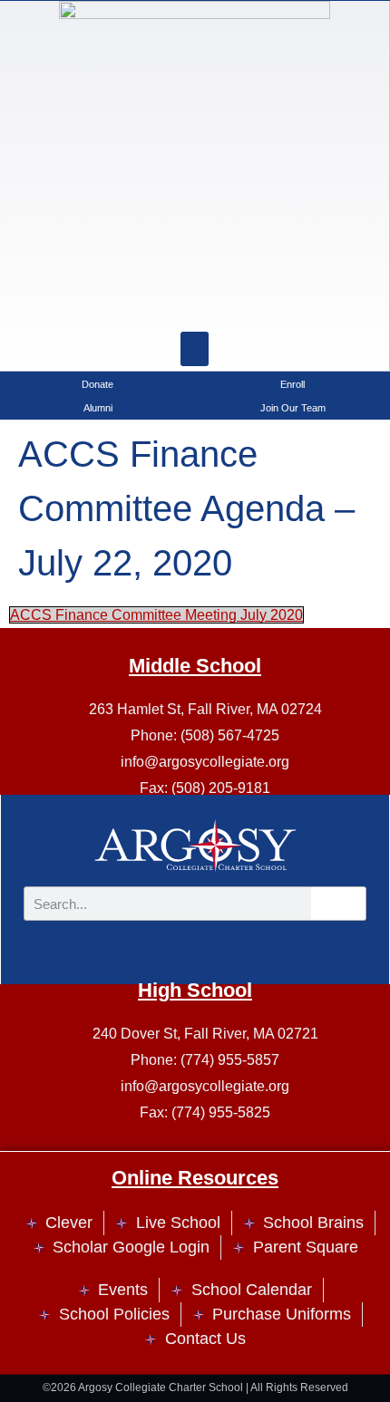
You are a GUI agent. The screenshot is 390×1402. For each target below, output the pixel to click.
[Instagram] (149, 304)
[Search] (240, 304)
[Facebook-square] (195, 304)
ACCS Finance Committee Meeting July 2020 (156, 615)
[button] (195, 349)
